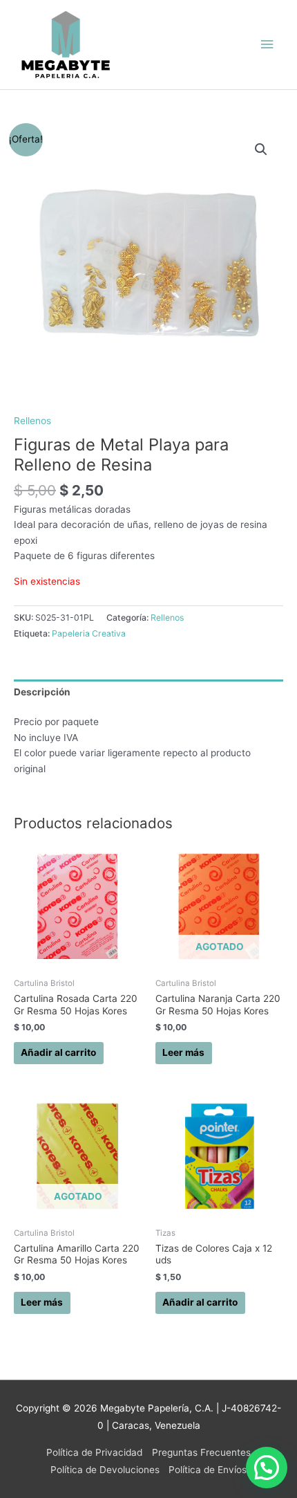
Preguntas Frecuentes (201, 1452)
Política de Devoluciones (105, 1469)
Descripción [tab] (42, 691)
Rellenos (32, 420)
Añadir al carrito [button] (58, 1052)
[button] (261, 149)
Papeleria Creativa (89, 633)
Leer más (183, 1052)
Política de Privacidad (94, 1452)
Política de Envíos (208, 1469)
